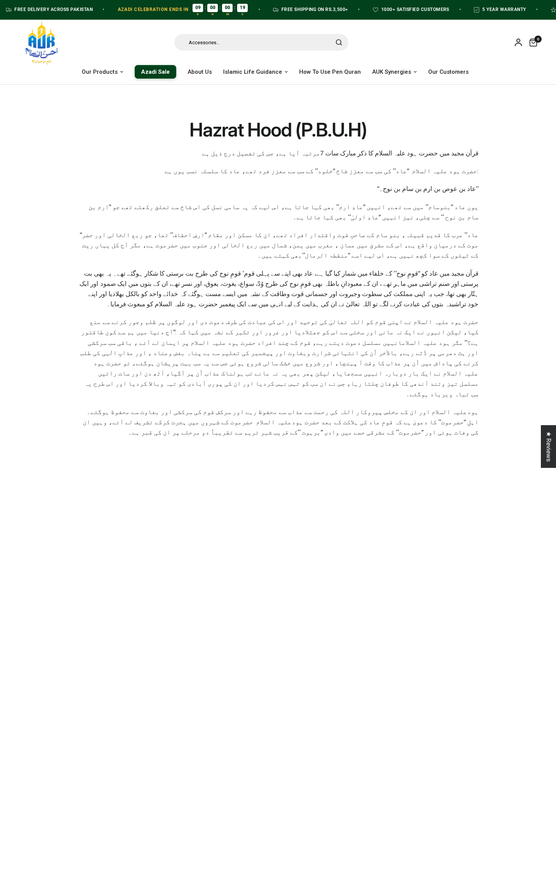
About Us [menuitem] (200, 71)
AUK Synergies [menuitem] (391, 71)
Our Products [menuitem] (100, 71)
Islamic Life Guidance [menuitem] (252, 71)
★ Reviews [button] (549, 446)
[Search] (338, 42)
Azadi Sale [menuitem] (155, 71)
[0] (531, 42)
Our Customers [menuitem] (448, 71)
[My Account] (518, 42)
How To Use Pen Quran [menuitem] (330, 71)
